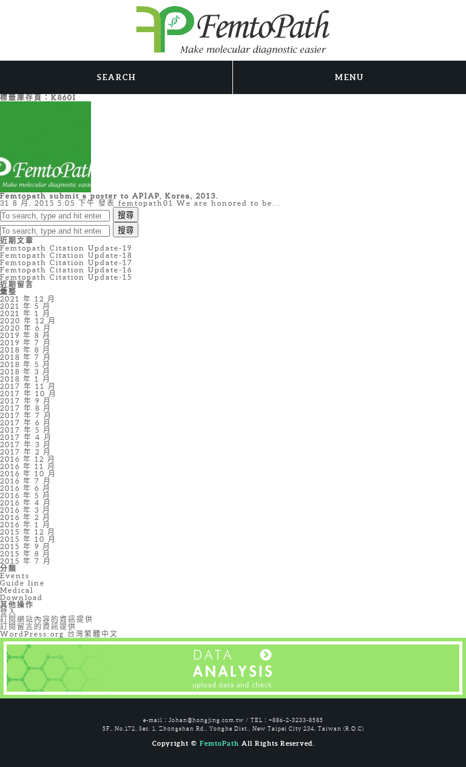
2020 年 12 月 (28, 321)
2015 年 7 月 (26, 561)
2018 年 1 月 (25, 379)
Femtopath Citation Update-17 (66, 262)
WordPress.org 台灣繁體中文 (59, 634)
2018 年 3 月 (25, 372)
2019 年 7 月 (26, 342)
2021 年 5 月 (25, 306)
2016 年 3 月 (25, 510)
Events (15, 575)
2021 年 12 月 (28, 299)
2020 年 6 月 (26, 328)
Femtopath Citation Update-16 (66, 270)
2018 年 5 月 (25, 364)
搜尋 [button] (125, 215)
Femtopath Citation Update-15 (66, 277)
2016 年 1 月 (25, 525)
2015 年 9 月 (25, 546)
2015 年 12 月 (28, 532)
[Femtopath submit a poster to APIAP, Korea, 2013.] (45, 146)
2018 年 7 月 (26, 357)
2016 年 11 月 (28, 466)
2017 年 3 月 (26, 444)
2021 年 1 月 (25, 313)
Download (21, 597)
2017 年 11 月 (28, 386)
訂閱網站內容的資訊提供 (46, 619)
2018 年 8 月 (25, 350)
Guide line (22, 583)
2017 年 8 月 (26, 408)
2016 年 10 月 (28, 474)
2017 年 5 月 (26, 430)
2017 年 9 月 (26, 401)
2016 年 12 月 (28, 459)
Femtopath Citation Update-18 (66, 255)
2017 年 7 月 (26, 415)
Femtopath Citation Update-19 (66, 248)
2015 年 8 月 (25, 554)
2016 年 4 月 (26, 503)
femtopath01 (146, 203)
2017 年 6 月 (26, 423)
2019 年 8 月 (25, 335)
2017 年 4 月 (26, 437)
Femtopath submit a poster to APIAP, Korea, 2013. (109, 196)
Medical (16, 590)
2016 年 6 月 (25, 488)
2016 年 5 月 (25, 495)
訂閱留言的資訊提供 (38, 626)
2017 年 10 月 (28, 393)
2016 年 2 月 (25, 517)
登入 (8, 612)
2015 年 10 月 (28, 539)
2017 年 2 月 (26, 452)
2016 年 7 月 (26, 481)
